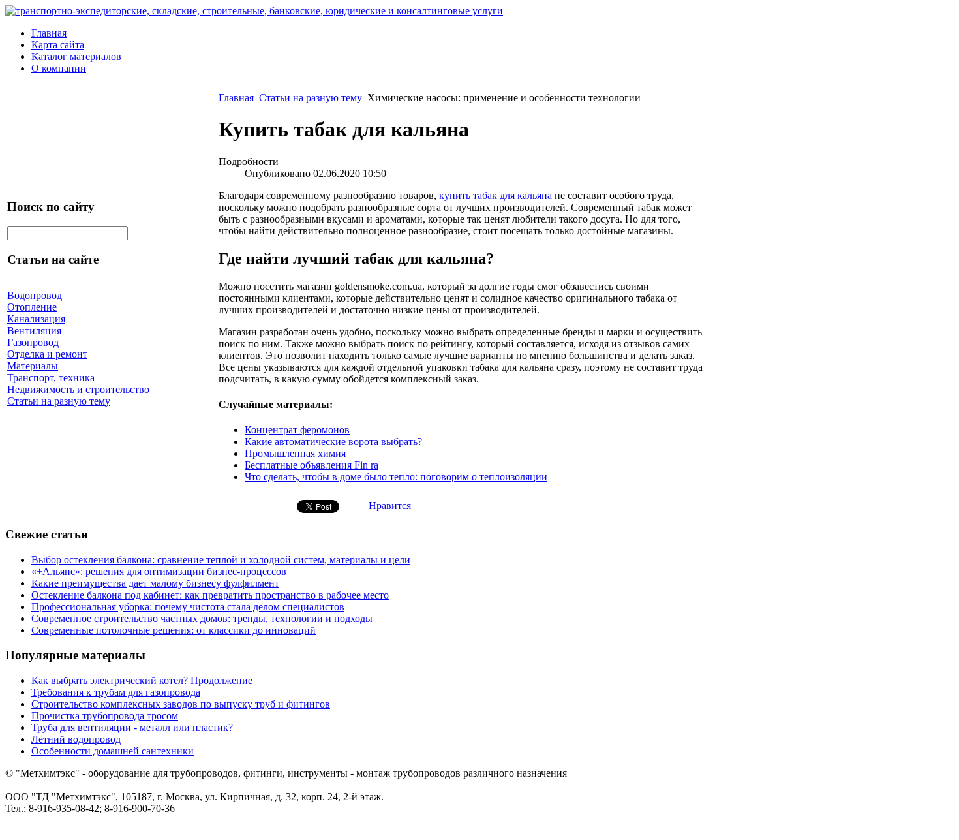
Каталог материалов (76, 56)
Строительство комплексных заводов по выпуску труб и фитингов (180, 703)
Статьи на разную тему (310, 97)
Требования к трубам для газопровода (115, 692)
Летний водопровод (76, 739)
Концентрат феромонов (297, 429)
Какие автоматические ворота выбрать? (333, 441)
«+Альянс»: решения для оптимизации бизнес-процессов (158, 571)
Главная (49, 33)
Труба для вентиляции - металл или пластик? (132, 727)
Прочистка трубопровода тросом (104, 715)
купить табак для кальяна (495, 195)
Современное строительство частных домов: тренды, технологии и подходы (202, 618)
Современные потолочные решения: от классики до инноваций (173, 630)
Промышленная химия (295, 453)
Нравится (390, 505)
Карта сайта (57, 44)
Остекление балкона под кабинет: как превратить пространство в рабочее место (210, 594)
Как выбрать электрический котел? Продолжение (141, 680)
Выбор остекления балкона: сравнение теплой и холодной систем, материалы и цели (220, 559)
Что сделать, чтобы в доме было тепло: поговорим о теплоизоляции (396, 476)
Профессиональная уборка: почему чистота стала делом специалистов (187, 606)
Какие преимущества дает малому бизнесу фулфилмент (155, 583)
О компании (58, 68)
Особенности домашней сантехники (112, 750)
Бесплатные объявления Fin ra (311, 465)
